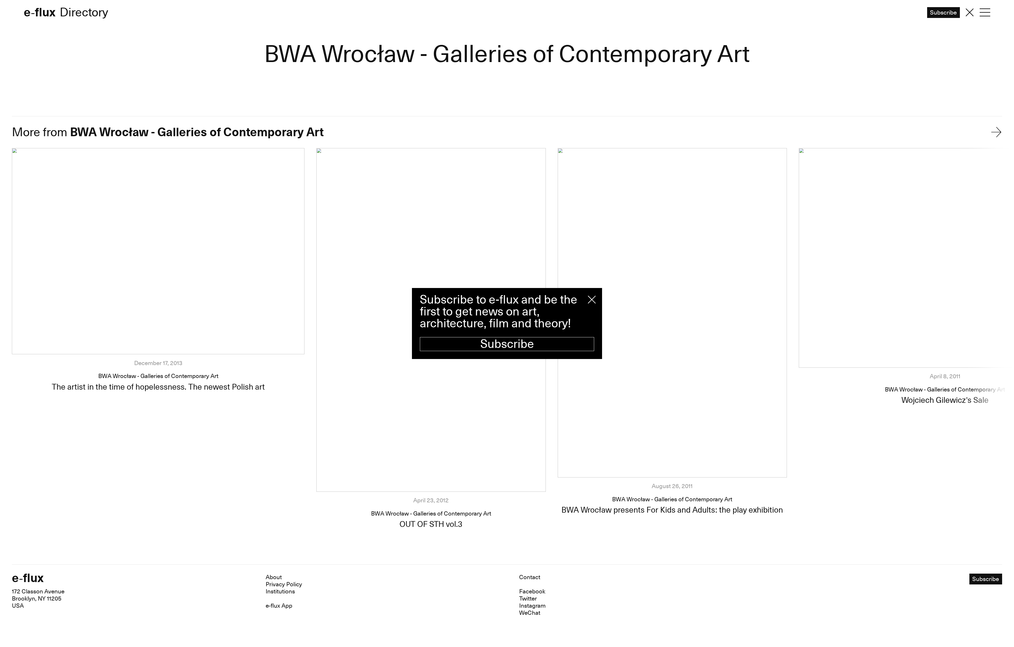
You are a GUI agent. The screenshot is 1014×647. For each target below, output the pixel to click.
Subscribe (507, 344)
